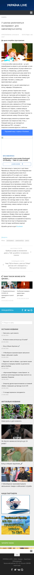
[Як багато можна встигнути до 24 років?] (17, 431)
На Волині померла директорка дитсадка (23, 293)
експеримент (10, 240)
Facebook (20, 226)
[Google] (31, 310)
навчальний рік (20, 240)
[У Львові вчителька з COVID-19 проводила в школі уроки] (9, 285)
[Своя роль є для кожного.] (17, 411)
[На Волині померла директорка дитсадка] (24, 285)
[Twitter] (25, 310)
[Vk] (28, 310)
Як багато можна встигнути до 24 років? (15, 339)
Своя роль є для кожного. (11, 333)
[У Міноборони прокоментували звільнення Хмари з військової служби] (17, 474)
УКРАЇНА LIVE (17, 5)
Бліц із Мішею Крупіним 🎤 (11, 346)
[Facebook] (22, 310)
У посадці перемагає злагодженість (14, 392)
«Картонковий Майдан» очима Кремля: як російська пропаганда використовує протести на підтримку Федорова (16, 375)
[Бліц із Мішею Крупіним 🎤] (17, 454)
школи (27, 240)
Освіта (3, 17)
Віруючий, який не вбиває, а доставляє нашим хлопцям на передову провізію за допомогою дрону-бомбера (16, 364)
